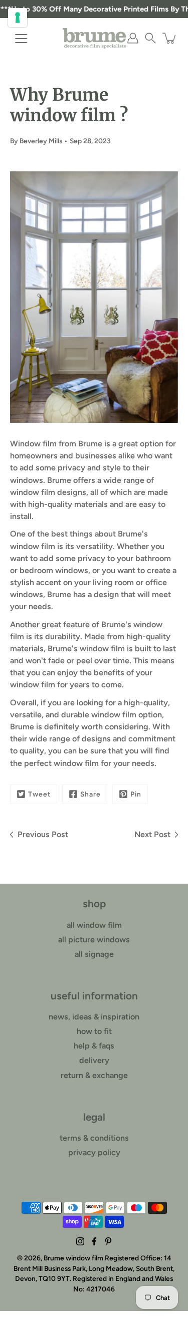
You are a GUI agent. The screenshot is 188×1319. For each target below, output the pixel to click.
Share (90, 794)
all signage (94, 954)
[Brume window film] (94, 38)
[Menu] (21, 38)
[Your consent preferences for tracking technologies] (17, 17)
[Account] (133, 38)
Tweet (39, 794)
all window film (94, 925)
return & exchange (94, 1075)
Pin (135, 794)
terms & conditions (94, 1138)
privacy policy (94, 1152)
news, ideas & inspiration (94, 1016)
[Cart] (170, 38)
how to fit (94, 1031)
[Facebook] (94, 1241)
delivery (94, 1060)
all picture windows (94, 939)
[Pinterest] (108, 1241)
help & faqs (94, 1045)
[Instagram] (80, 1241)
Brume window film (73, 1258)
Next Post (152, 834)
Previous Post (43, 834)
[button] (150, 38)
